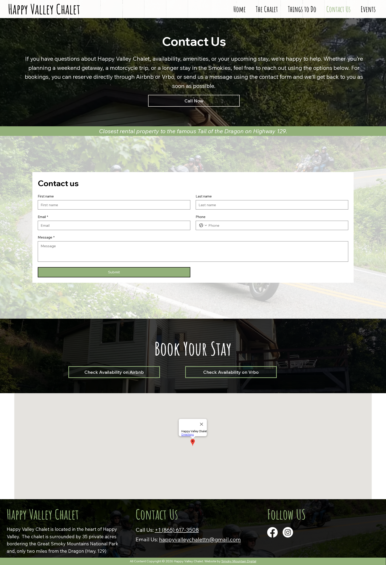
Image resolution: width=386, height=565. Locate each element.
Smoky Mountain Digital (238, 561)
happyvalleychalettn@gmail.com (200, 539)
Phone (201, 217)
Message (46, 237)
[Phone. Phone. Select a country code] (203, 225)
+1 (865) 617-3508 (177, 529)
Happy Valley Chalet (43, 514)
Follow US (286, 514)
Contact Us (157, 514)
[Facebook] (272, 532)
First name (46, 196)
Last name (204, 196)
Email (43, 217)
